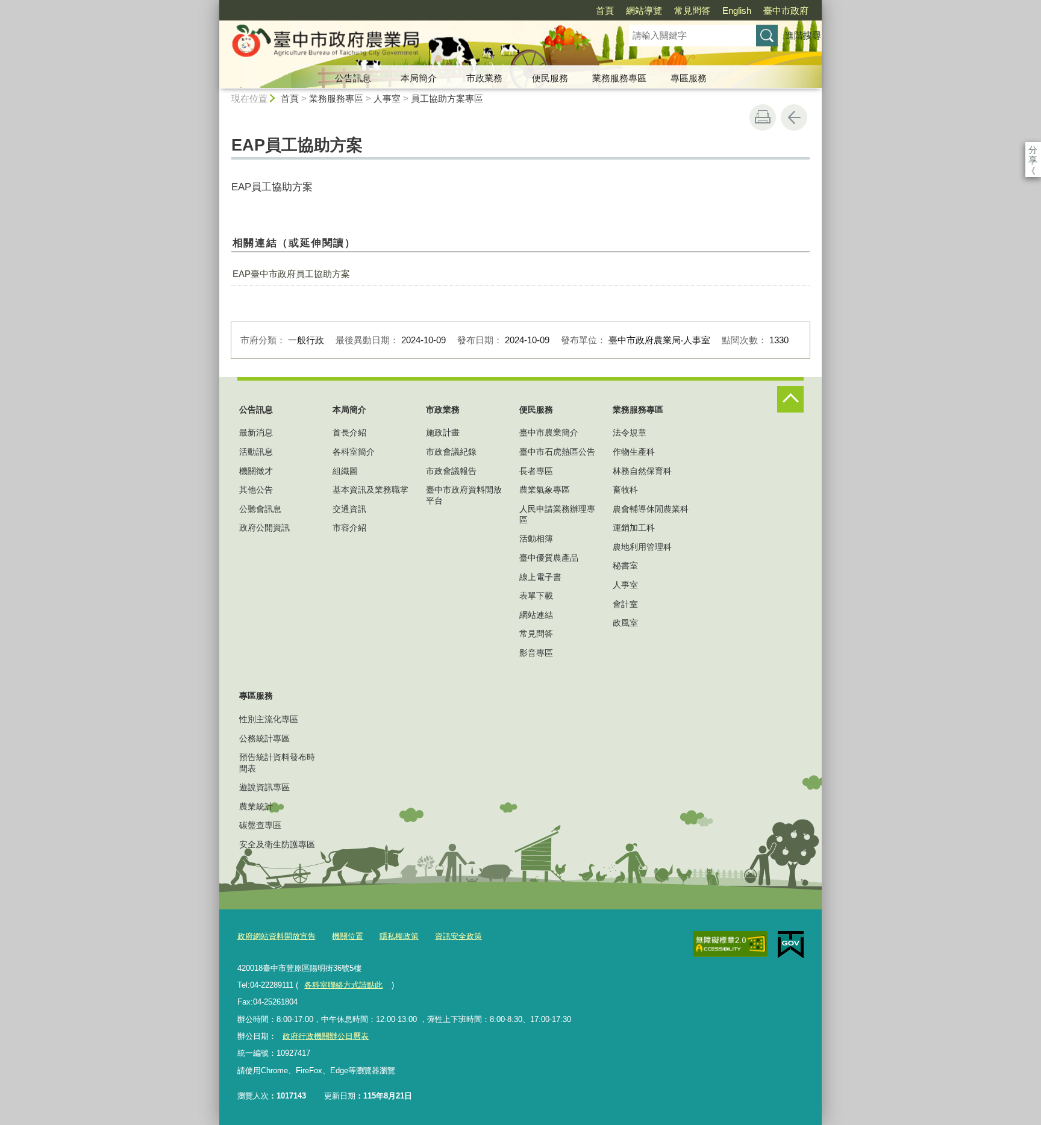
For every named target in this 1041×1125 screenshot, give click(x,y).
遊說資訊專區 (264, 787)
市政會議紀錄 (451, 452)
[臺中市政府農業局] (409, 44)
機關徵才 (256, 471)
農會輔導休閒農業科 (651, 509)
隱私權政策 (399, 936)
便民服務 (550, 78)
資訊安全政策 (458, 936)
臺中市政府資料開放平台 (464, 495)
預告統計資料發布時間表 (277, 762)
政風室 (625, 623)
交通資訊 (349, 509)
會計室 (625, 604)
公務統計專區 (264, 738)
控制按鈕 (790, 399)
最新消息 (256, 432)
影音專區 (536, 653)
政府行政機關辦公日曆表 (326, 1036)
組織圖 (345, 471)
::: (213, 5)
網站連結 (536, 615)
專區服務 (689, 78)
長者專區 (536, 471)
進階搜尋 (803, 35)
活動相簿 (536, 538)
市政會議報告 (451, 471)
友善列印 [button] (762, 117)
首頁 (605, 10)
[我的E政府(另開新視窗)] (791, 945)
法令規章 (629, 432)
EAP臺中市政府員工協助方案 (291, 274)
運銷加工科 (634, 527)
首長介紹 (349, 432)
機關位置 (347, 936)
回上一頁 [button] (794, 117)
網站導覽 (644, 10)
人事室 (387, 98)
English (736, 10)
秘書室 (625, 565)
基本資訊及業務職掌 (370, 489)
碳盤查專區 (260, 825)
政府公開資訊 (264, 527)
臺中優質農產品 (548, 557)
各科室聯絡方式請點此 (343, 984)
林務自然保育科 (642, 471)
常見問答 (692, 10)
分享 (1032, 149)
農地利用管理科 (642, 547)
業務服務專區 (619, 78)
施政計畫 (443, 432)
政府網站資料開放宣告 (276, 936)
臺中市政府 (785, 10)
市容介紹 (349, 527)
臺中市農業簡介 (548, 432)
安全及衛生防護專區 (277, 844)
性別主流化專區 (268, 719)
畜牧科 (625, 489)
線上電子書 (540, 577)
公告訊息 (353, 78)
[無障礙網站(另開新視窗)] (730, 944)
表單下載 (536, 595)
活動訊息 (256, 452)
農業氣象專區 (544, 489)
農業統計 (256, 806)
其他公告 (256, 489)
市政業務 (484, 78)
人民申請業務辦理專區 (557, 514)
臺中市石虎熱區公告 (557, 452)
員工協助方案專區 (447, 98)
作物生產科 (634, 452)
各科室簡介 (354, 452)
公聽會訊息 (260, 509)
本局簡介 (419, 78)
